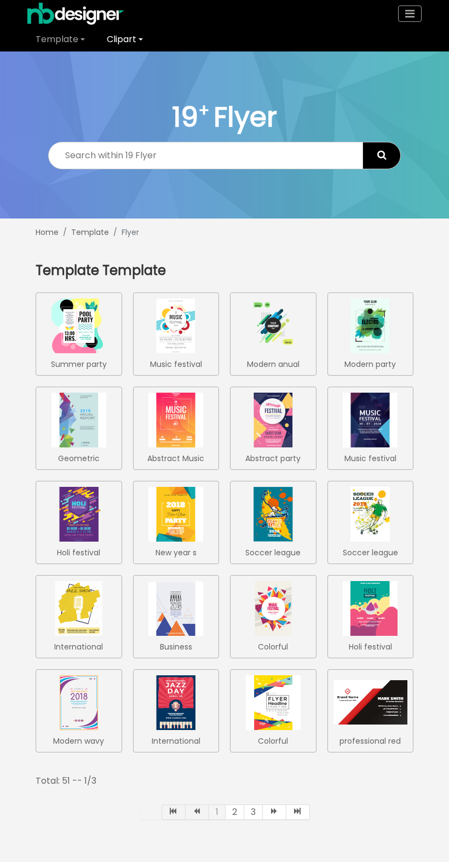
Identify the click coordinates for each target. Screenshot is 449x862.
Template (90, 232)
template (57, 39)
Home (47, 232)
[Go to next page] (274, 812)
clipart (121, 39)
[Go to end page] (298, 812)
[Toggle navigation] (410, 13)
